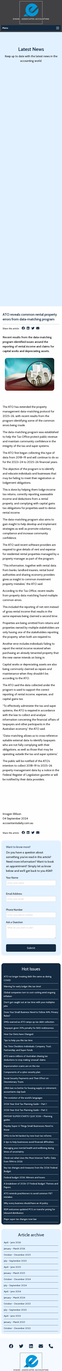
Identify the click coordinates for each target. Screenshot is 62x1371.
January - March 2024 (14, 1297)
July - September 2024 (15, 1285)
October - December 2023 (17, 1303)
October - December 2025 (17, 1254)
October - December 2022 (17, 1328)
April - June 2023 (12, 1316)
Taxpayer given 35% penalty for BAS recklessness (29, 1028)
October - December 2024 (17, 1279)
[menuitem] (11, 1346)
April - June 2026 (12, 1242)
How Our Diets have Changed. (19, 1034)
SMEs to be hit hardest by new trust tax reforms (27, 1135)
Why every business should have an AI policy (26, 1203)
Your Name (12, 877)
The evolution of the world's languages (23, 1097)
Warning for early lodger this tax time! (22, 986)
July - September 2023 (15, 1309)
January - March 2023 (14, 1322)
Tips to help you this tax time (18, 1040)
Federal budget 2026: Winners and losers (24, 1177)
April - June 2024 (12, 1291)
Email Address (14, 893)
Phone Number (14, 909)
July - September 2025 (15, 1260)
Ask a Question (14, 922)
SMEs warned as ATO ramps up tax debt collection (29, 1022)
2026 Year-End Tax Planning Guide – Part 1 (25, 1104)
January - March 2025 (14, 1273)
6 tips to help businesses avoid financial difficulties (29, 1142)
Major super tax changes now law (20, 1219)
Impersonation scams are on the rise (22, 1066)
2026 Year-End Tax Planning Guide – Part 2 (25, 1110)
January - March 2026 (14, 1248)
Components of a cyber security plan (22, 1072)
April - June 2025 (12, 1267)
